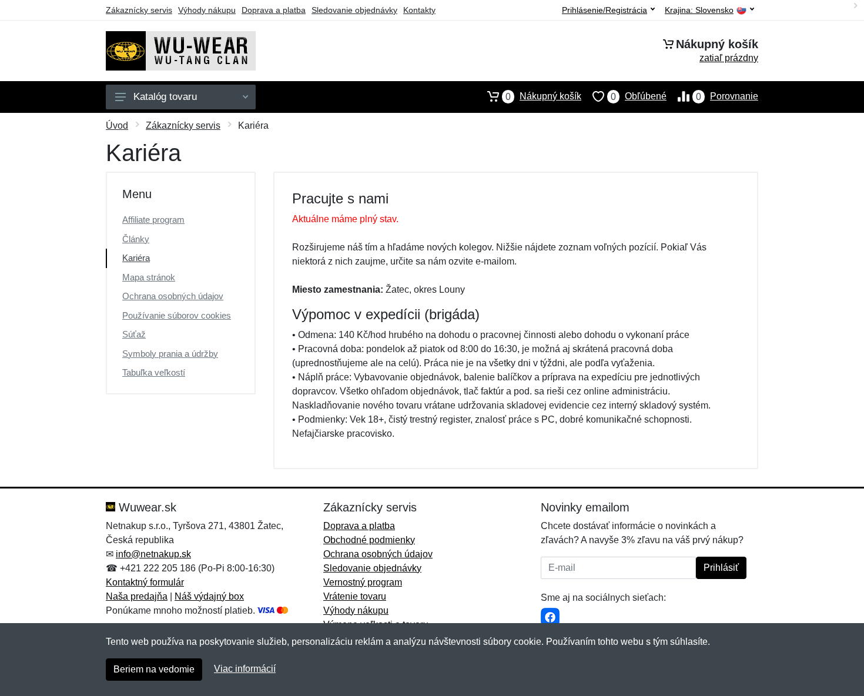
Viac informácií (245, 669)
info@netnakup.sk (153, 554)
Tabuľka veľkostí (153, 372)
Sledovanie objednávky (354, 10)
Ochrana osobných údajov (172, 296)
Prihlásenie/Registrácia (604, 10)
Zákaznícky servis (139, 10)
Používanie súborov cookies (176, 315)
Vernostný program (362, 582)
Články (135, 239)
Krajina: (699, 10)
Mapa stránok (148, 277)
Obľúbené (639, 96)
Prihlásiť (721, 568)
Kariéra (136, 258)
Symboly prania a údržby (170, 354)
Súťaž (134, 334)
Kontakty (419, 10)
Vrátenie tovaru (354, 596)
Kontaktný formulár (145, 582)
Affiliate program (153, 220)
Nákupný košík (543, 96)
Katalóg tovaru (165, 96)
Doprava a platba (274, 10)
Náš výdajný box (209, 596)
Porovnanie (727, 96)
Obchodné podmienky (369, 540)
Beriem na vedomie (154, 669)
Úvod (117, 125)
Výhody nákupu (207, 10)
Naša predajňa (137, 596)
